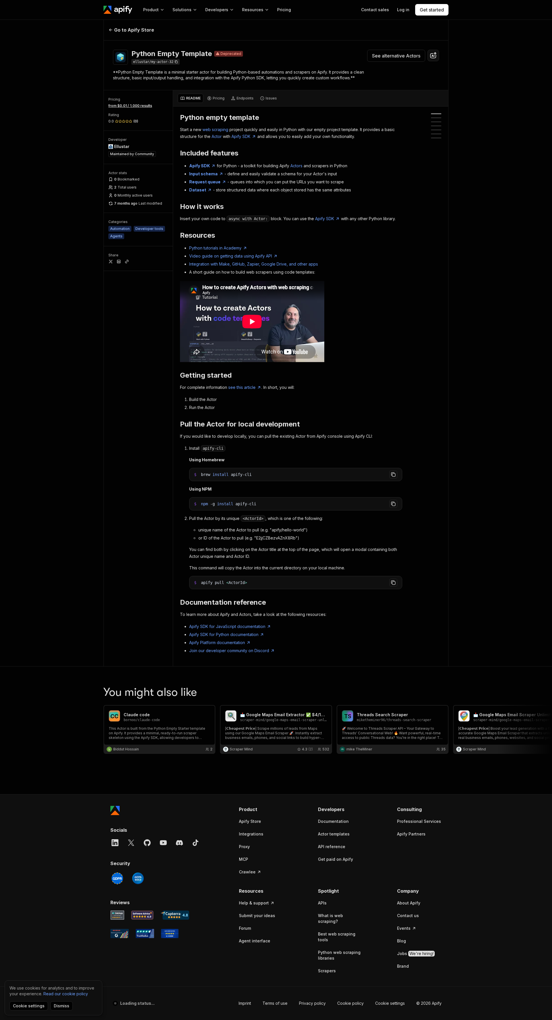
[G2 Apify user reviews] (119, 933)
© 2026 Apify (429, 1003)
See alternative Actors (396, 56)
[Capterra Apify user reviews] (174, 915)
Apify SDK (240, 136)
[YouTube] (163, 842)
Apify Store (250, 821)
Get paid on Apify (335, 859)
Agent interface (254, 940)
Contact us (408, 915)
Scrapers (327, 970)
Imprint (245, 1003)
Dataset (197, 189)
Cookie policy (350, 1003)
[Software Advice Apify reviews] (142, 915)
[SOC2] (138, 878)
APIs (322, 902)
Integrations (251, 833)
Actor (217, 136)
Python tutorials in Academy (215, 247)
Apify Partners (411, 833)
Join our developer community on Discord (229, 650)
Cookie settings (390, 1003)
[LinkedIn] (115, 842)
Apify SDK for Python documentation (223, 634)
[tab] (190, 98)
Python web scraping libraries (339, 955)
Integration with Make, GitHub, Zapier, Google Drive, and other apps (253, 264)
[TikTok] (195, 842)
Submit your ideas (257, 915)
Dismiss (61, 1005)
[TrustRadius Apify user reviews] (145, 933)
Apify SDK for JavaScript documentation (227, 626)
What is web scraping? (330, 918)
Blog (401, 940)
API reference (331, 846)
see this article (242, 387)
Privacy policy (312, 1003)
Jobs (415, 953)
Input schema (203, 173)
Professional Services (419, 821)
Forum (245, 928)
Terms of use (275, 1003)
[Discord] (179, 842)
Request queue (205, 181)
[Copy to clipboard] (393, 474)
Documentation (333, 821)
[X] (131, 842)
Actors (296, 165)
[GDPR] (117, 878)
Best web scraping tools (336, 936)
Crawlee (247, 871)
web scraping (215, 129)
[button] (261, 809)
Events (404, 928)
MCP (243, 859)
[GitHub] (147, 842)
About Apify (408, 902)
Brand (403, 966)
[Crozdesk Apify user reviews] (170, 933)
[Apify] (117, 10)
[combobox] (433, 55)
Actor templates (334, 833)
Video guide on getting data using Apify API (230, 255)
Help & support (254, 902)
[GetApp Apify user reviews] (117, 915)
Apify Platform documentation (217, 642)
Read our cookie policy (65, 993)
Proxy (244, 846)
